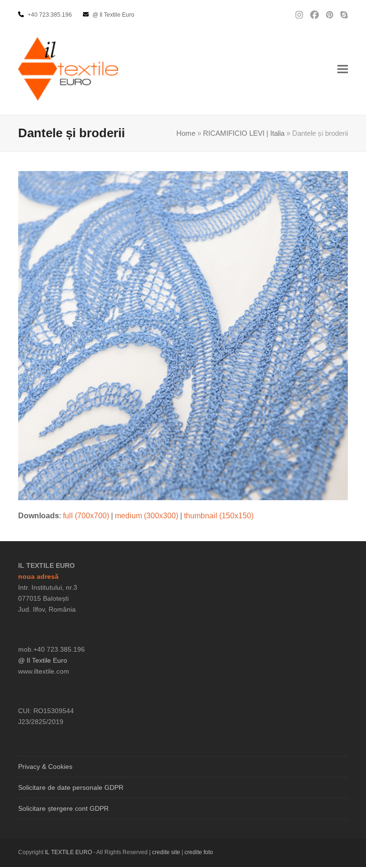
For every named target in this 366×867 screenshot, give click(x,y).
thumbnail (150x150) (219, 516)
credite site (166, 852)
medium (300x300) (146, 516)
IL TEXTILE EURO (69, 852)
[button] (342, 69)
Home (185, 133)
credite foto (198, 852)
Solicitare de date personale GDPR (70, 787)
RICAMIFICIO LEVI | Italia (244, 133)
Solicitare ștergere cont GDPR (63, 808)
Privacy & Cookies (45, 766)
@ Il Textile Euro (42, 660)
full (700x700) (86, 516)
